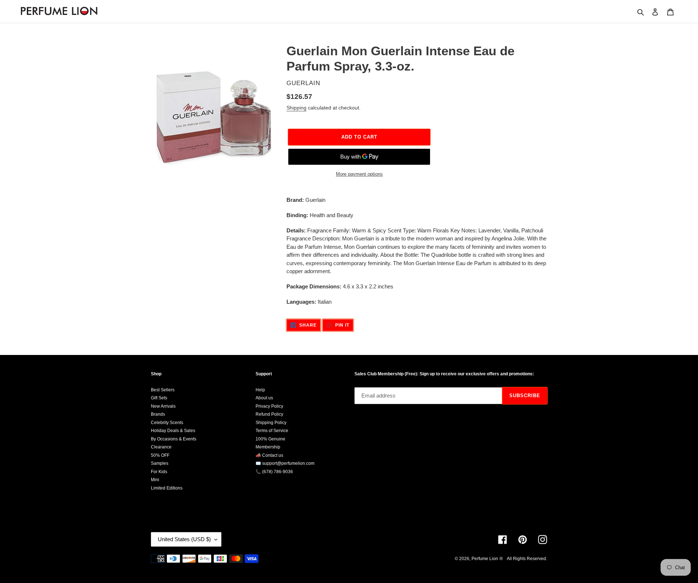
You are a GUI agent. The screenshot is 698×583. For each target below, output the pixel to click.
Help (260, 389)
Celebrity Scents (167, 422)
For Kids (159, 471)
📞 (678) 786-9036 (274, 471)
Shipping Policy (271, 422)
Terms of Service (272, 430)
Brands (158, 414)
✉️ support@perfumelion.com (285, 463)
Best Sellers (162, 389)
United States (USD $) (184, 539)
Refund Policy (269, 414)
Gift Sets (159, 397)
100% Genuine (270, 439)
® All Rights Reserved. (523, 558)
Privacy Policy (269, 406)
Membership (268, 447)
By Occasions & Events (173, 439)
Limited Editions (166, 488)
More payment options (359, 174)
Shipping (296, 108)
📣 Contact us (269, 455)
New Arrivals (163, 406)
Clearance (161, 447)
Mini (155, 479)
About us (264, 397)
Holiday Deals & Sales (173, 430)
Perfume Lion (485, 558)
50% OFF (160, 455)
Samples (159, 463)
